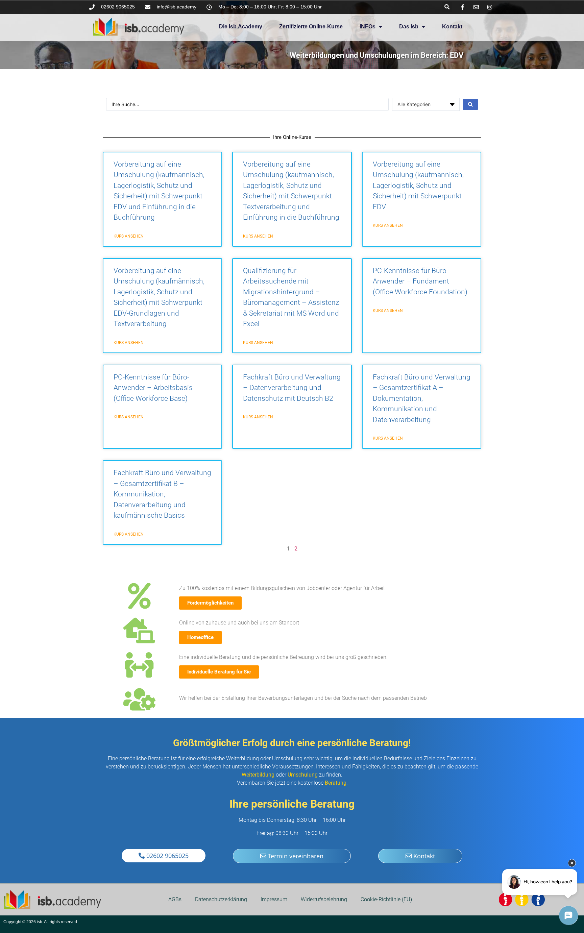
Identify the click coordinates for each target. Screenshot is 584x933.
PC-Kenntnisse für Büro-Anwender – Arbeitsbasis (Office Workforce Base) (153, 387)
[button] (447, 7)
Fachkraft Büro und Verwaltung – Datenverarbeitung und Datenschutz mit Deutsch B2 (292, 387)
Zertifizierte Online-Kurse (311, 26)
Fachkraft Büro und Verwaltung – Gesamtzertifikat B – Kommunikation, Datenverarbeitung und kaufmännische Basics (162, 494)
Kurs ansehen (129, 236)
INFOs (367, 26)
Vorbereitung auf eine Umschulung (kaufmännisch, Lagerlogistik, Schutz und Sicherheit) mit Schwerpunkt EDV (418, 185)
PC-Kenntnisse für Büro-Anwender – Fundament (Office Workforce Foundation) (420, 281)
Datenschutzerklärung (221, 899)
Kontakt (452, 26)
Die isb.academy (240, 26)
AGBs (174, 899)
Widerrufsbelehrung (324, 899)
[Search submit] (470, 104)
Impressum (274, 899)
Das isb (408, 26)
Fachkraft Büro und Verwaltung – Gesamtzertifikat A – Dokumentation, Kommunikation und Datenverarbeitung (421, 398)
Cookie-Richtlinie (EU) (386, 899)
